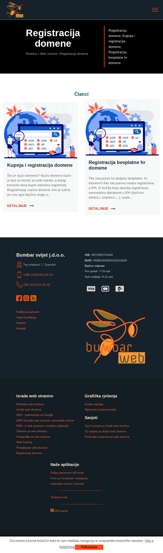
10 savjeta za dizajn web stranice (105, 431)
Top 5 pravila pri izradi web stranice (107, 425)
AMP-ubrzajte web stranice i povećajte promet (45, 420)
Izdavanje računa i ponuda (67, 483)
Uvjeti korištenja (26, 317)
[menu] (155, 10)
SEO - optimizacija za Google (34, 414)
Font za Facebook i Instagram (69, 478)
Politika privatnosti (27, 311)
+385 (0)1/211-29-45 (36, 284)
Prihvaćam (89, 547)
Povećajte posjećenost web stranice (107, 436)
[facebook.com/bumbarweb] (19, 298)
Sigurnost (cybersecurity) (100, 409)
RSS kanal (61, 510)
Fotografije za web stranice (33, 436)
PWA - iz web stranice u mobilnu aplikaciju (42, 425)
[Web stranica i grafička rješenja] (15, 9)
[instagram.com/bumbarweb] (26, 298)
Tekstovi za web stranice (31, 431)
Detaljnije (17, 206)
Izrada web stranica (28, 409)
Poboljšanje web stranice (32, 447)
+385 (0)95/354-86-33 (38, 274)
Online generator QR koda (67, 472)
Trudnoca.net (58, 497)
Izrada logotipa (94, 404)
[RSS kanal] (33, 298)
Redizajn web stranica (30, 404)
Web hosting (24, 442)
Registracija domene (29, 453)
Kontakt (21, 328)
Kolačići (21, 322)
